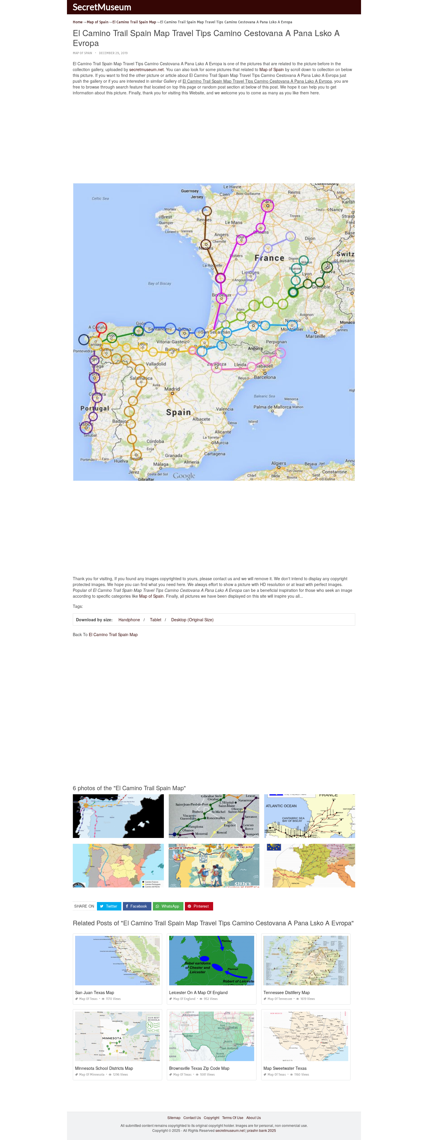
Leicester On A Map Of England (198, 992)
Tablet (155, 619)
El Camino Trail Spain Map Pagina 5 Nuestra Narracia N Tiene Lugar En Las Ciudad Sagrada (244, 832)
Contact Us (192, 1117)
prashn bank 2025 (261, 1130)
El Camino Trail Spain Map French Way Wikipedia (309, 832)
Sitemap (174, 1117)
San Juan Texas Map (94, 992)
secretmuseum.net (146, 69)
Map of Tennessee (280, 999)
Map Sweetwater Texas (285, 1068)
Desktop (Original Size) (192, 619)
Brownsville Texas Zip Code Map (199, 1068)
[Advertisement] (214, 140)
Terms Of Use (232, 1117)
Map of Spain (82, 53)
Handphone (129, 619)
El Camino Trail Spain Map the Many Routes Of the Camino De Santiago (323, 882)
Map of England (184, 999)
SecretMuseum (102, 6)
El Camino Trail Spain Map (113, 634)
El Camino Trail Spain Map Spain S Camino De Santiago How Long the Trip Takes (235, 882)
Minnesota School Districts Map (104, 1068)
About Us (253, 1117)
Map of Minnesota (92, 1075)
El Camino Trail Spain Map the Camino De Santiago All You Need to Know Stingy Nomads (145, 882)
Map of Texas (88, 999)
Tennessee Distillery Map (286, 992)
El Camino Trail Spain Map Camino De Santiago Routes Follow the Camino (133, 832)
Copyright (211, 1117)
